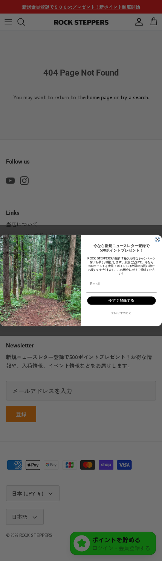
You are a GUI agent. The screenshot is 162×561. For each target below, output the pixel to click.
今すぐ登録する (121, 300)
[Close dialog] (157, 239)
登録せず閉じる (121, 313)
